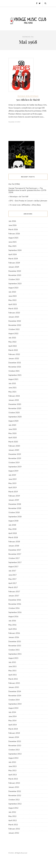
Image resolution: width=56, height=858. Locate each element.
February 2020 (14, 446)
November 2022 (14, 325)
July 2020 (12, 425)
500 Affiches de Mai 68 (28, 99)
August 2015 (13, 658)
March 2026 (13, 229)
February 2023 (14, 313)
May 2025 (12, 246)
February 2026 (14, 234)
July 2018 (12, 525)
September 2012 (14, 804)
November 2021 (14, 367)
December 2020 (14, 404)
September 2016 (14, 612)
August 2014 (13, 708)
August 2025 (13, 238)
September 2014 (14, 704)
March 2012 (13, 825)
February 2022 (14, 354)
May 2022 (12, 342)
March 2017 (13, 587)
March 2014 (13, 729)
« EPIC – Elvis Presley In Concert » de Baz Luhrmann (27, 201)
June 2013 (12, 766)
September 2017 (14, 562)
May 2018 (12, 529)
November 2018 (14, 508)
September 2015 (14, 654)
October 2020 (14, 413)
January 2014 (13, 737)
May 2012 (12, 816)
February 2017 (14, 591)
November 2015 (14, 646)
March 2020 (13, 442)
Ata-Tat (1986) (14, 184)
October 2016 (14, 608)
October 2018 (14, 512)
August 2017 (13, 566)
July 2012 (12, 812)
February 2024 (14, 263)
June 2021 (12, 388)
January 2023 (13, 317)
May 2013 (12, 770)
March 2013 (13, 779)
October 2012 (14, 800)
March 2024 (13, 259)
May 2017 (12, 579)
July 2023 (12, 292)
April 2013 (12, 775)
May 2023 (12, 300)
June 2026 (12, 225)
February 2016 (14, 633)
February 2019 (14, 496)
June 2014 (12, 716)
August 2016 (13, 616)
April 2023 (12, 304)
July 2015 (12, 662)
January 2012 (13, 833)
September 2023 (14, 283)
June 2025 (12, 242)
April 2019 (12, 487)
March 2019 (13, 492)
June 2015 (12, 666)
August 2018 (13, 521)
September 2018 (14, 517)
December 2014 (14, 691)
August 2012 (13, 808)
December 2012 (14, 791)
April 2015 (12, 675)
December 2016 (14, 600)
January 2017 (13, 596)
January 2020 (13, 450)
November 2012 (14, 795)
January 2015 (13, 687)
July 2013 (12, 762)
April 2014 (12, 725)
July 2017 (12, 571)
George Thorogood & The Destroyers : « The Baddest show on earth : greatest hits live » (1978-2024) (27, 190)
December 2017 (14, 550)
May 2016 (12, 625)
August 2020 (13, 421)
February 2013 (14, 783)
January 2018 (13, 546)
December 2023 (14, 271)
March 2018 (13, 537)
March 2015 (13, 679)
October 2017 (14, 558)
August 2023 (13, 288)
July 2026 (12, 221)
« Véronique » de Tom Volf (18, 196)
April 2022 (12, 346)
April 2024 (12, 254)
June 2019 (12, 479)
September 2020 (14, 417)
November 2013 (14, 745)
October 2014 (14, 700)
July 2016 (12, 621)
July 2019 (12, 475)
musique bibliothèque (28, 96)
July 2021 (12, 383)
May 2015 (12, 671)
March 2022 (13, 350)
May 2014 (12, 720)
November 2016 (14, 604)
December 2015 (14, 641)
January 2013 (13, 787)
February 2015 (14, 683)
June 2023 (12, 296)
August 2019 (13, 471)
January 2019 (13, 500)
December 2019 (14, 454)
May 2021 (12, 392)
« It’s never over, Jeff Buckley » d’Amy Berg (24, 205)
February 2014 (14, 733)
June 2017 (12, 575)
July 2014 (12, 712)
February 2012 (14, 829)
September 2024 (14, 250)
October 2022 (14, 329)
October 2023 (14, 279)
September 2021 (14, 375)
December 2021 (14, 363)
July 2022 (12, 338)
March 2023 (13, 308)
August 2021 (13, 379)
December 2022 (14, 321)
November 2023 (14, 275)
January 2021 (13, 400)
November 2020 (14, 408)
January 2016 (13, 637)
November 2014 (14, 696)
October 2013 (14, 750)
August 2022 (13, 333)
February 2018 (14, 542)
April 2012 (12, 820)
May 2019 (12, 483)
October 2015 (14, 650)
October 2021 (14, 371)
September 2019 (14, 467)
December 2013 (14, 741)
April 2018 (12, 533)
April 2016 (12, 629)
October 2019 (14, 462)
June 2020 (12, 429)
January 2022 (13, 358)
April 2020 (12, 437)
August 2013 (13, 758)
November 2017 (14, 554)
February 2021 (14, 396)
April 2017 (12, 583)
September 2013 (14, 754)
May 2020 (12, 433)
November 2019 (14, 458)
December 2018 (14, 504)
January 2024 (13, 267)
